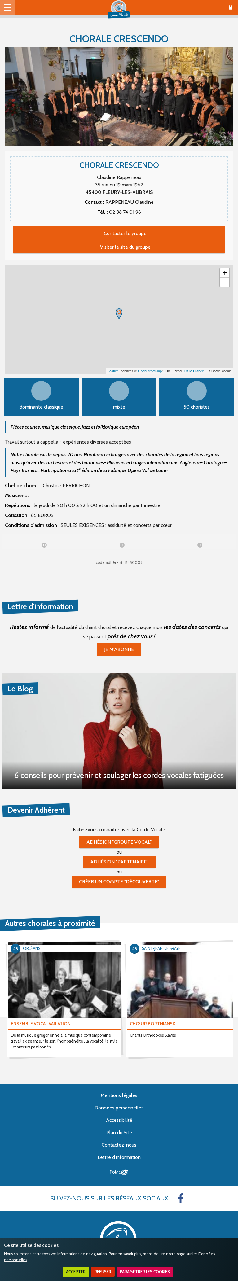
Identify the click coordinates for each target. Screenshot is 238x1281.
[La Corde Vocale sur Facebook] (180, 1198)
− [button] (225, 282)
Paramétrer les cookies (145, 1272)
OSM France (194, 370)
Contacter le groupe (125, 233)
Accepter (76, 1272)
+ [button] (225, 273)
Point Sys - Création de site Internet (119, 1172)
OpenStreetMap (150, 370)
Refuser (103, 1272)
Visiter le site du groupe (125, 247)
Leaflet (113, 370)
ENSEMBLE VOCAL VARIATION (41, 1023)
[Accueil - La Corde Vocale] (119, 9)
